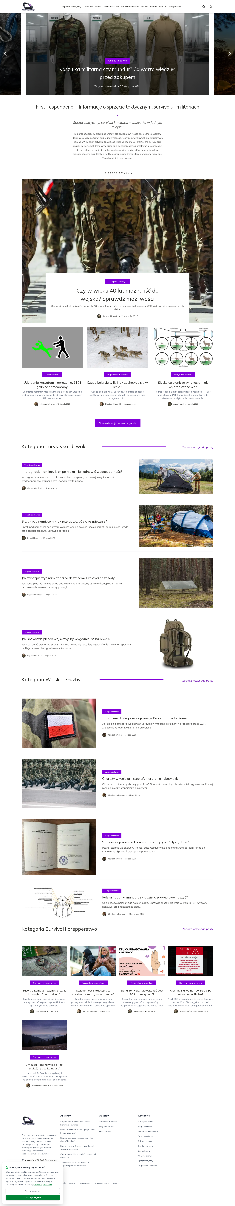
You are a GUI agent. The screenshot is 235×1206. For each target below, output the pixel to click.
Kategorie (144, 1115)
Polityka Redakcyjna (101, 1183)
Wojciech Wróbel (106, 1126)
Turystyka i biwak (92, 6)
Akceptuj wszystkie (32, 1197)
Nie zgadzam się (32, 1191)
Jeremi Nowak (105, 1131)
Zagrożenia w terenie (117, 374)
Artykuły (65, 1115)
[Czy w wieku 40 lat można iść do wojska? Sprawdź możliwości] (117, 251)
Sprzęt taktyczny (145, 1160)
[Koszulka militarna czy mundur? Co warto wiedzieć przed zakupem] (117, 54)
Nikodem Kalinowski (108, 1121)
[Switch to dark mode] (210, 6)
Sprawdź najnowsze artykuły (117, 423)
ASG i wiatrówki (145, 1156)
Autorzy (104, 1115)
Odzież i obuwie (149, 6)
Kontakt (72, 1183)
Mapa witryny (118, 1183)
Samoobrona (52, 374)
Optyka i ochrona (182, 374)
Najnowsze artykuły (71, 6)
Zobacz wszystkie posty (197, 447)
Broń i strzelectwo (130, 6)
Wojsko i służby (111, 6)
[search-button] (203, 6)
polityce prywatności (42, 1184)
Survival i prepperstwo (170, 6)
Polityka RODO (84, 1183)
